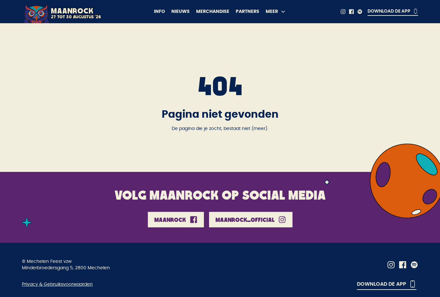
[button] (276, 11)
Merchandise (212, 11)
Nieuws (180, 11)
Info (159, 11)
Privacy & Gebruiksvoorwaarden (57, 284)
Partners (247, 11)
